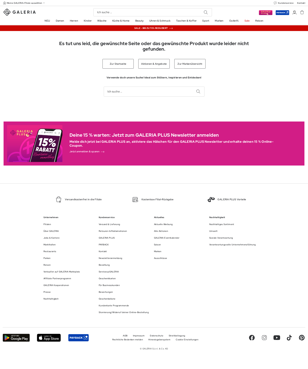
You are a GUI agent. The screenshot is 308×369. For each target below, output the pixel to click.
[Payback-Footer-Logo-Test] (78, 338)
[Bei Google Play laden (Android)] (16, 338)
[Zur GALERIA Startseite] (20, 13)
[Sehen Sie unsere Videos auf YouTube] (276, 337)
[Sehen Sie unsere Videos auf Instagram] (264, 337)
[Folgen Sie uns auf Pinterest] (301, 337)
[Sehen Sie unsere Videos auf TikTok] (289, 337)
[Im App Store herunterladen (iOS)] (49, 338)
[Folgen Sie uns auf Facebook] (251, 337)
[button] (24, 3)
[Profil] (294, 12)
